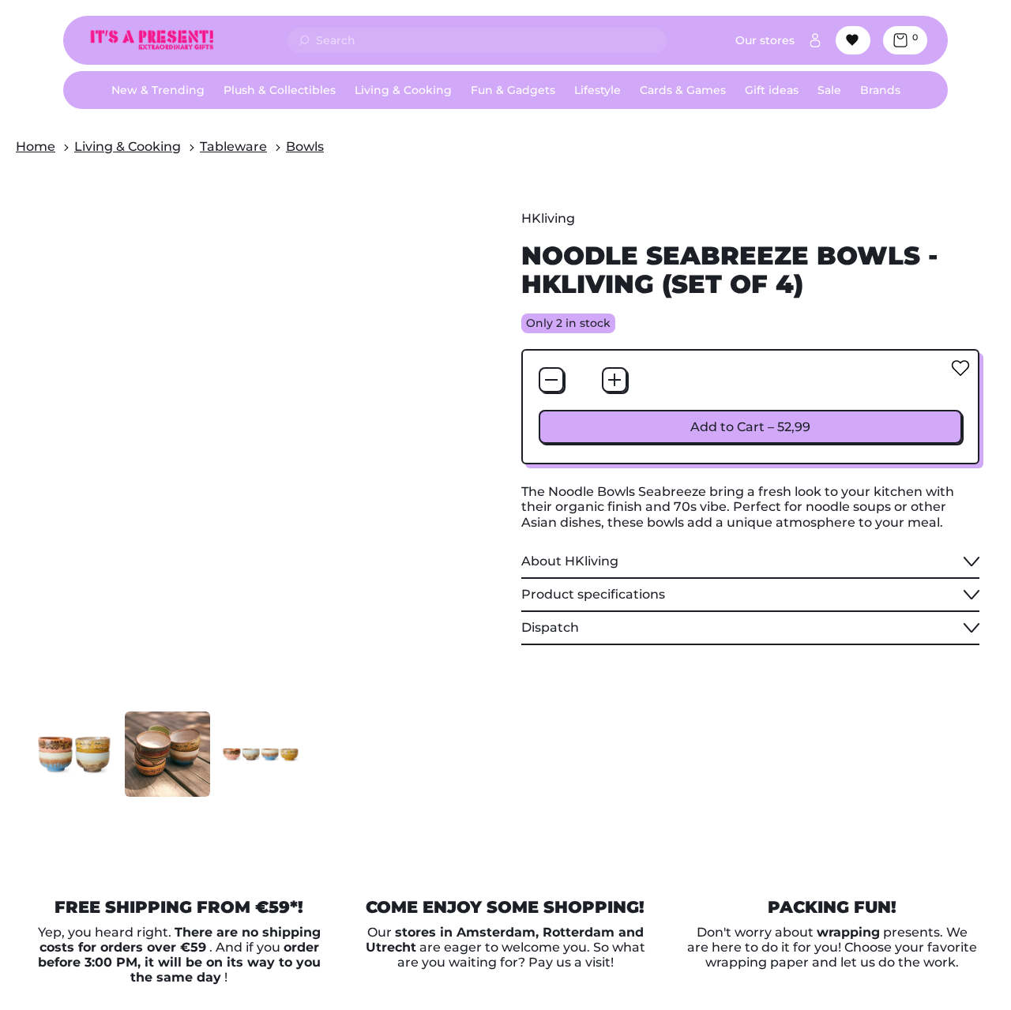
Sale (829, 90)
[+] (614, 379)
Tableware (233, 146)
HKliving (548, 218)
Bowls (305, 146)
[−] (551, 379)
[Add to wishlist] (960, 368)
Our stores (765, 40)
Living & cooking (127, 146)
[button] (74, 754)
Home (35, 146)
